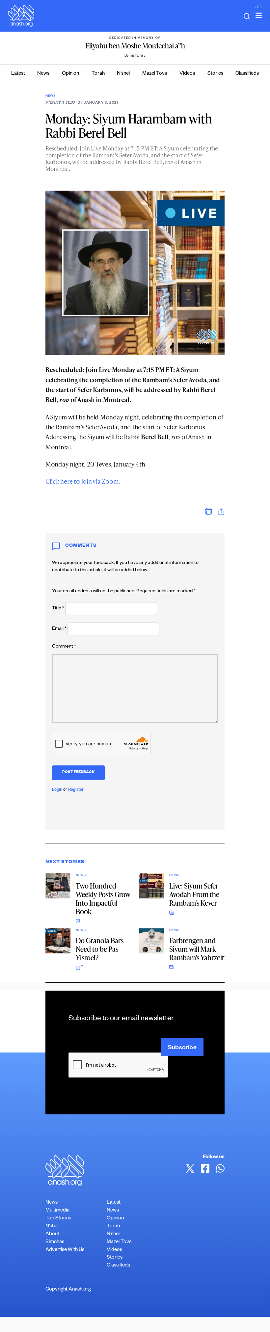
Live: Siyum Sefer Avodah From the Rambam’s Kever (194, 894)
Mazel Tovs (154, 74)
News (43, 74)
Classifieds (247, 74)
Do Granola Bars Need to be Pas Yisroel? (99, 949)
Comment (64, 647)
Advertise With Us (64, 1250)
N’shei (123, 74)
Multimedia (57, 1210)
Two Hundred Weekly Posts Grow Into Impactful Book (103, 899)
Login (57, 790)
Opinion (70, 74)
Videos (187, 74)
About (52, 1234)
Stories (215, 74)
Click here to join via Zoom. (83, 481)
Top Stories (58, 1218)
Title (58, 608)
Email (59, 629)
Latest (18, 74)
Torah (98, 74)
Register (76, 790)
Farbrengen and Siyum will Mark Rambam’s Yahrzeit (196, 949)
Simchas (54, 1242)
